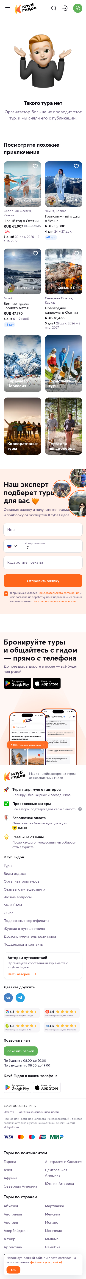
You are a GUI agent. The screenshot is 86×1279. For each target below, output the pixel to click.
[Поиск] (53, 8)
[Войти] (64, 8)
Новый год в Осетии (21, 221)
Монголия (53, 1230)
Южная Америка (59, 1183)
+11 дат (50, 237)
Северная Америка (20, 1186)
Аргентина (13, 1247)
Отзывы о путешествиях (24, 889)
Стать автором (19, 974)
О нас (8, 912)
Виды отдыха (15, 873)
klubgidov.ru (11, 1127)
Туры (8, 865)
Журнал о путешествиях (24, 928)
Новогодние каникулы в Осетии (61, 310)
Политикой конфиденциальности (54, 601)
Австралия (13, 1214)
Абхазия (11, 1206)
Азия (8, 1170)
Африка (10, 1178)
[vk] (8, 997)
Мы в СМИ (13, 905)
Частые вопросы (18, 897)
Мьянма (51, 1239)
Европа (10, 1161)
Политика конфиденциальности (38, 1112)
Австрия (11, 1222)
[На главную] (25, 8)
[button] (9, 546)
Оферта (9, 1112)
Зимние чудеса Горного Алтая (16, 306)
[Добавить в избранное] (35, 166)
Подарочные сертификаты (26, 920)
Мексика (52, 1214)
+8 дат (9, 324)
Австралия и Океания (63, 1161)
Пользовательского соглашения (58, 592)
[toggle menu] (7, 8)
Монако (51, 1222)
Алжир (9, 1239)
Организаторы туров (21, 881)
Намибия (53, 1247)
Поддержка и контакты (24, 944)
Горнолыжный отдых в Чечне (62, 218)
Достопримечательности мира (30, 936)
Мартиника (54, 1206)
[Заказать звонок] (77, 8)
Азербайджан (16, 1230)
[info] (80, 809)
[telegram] (20, 997)
